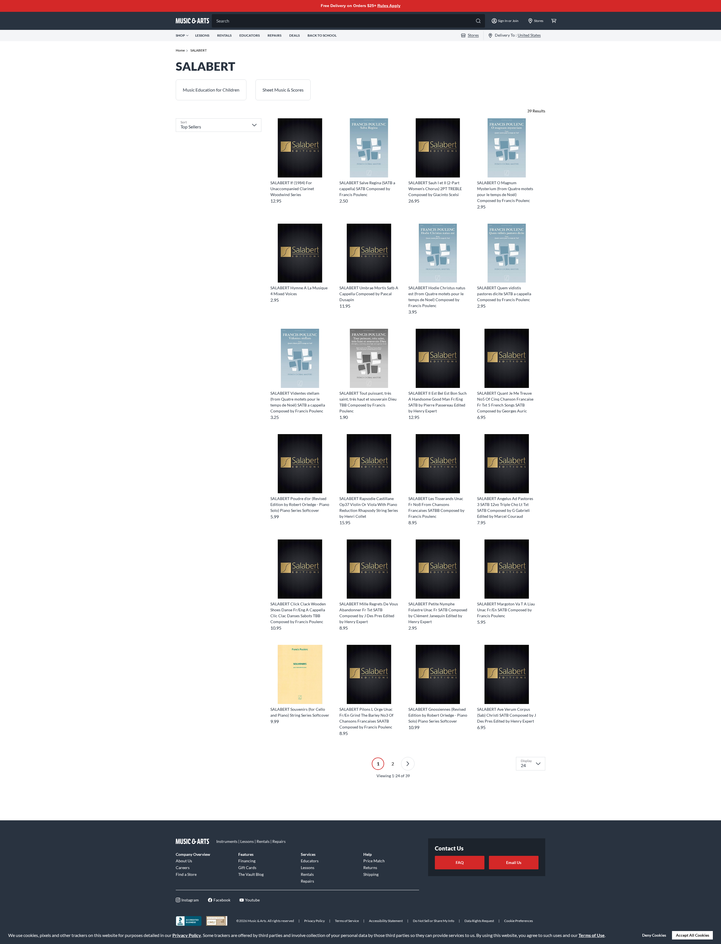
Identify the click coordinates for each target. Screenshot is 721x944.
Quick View (299, 167)
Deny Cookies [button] (654, 935)
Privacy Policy (186, 935)
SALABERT (198, 50)
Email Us (513, 862)
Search (222, 20)
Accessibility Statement (386, 921)
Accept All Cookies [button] (692, 935)
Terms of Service (347, 921)
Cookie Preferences (518, 921)
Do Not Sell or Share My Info (433, 921)
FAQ (460, 862)
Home (180, 50)
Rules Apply (388, 5)
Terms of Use (591, 935)
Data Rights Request (479, 921)
